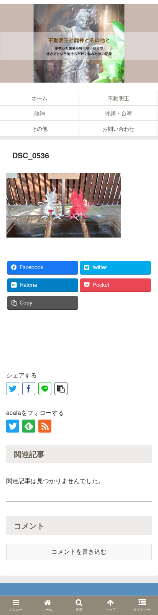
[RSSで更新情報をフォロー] (44, 426)
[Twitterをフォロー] (12, 426)
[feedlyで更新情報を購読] (28, 426)
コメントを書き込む (79, 551)
